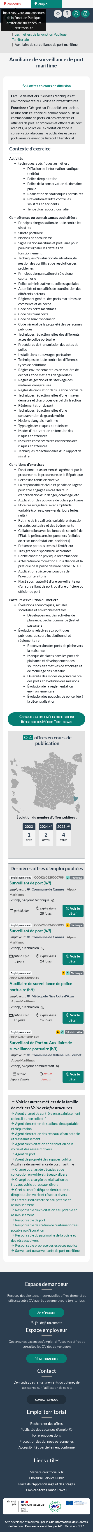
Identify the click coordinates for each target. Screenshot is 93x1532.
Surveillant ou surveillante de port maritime (47, 1250)
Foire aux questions (46, 1435)
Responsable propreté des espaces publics (45, 1245)
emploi (43, 4)
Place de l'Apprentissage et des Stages (46, 1484)
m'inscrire (48, 1313)
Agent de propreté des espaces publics (43, 1159)
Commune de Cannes (48, 889)
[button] (70, 1429)
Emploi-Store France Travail (46, 1490)
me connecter (48, 1359)
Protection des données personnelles (46, 1441)
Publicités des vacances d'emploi (44, 1429)
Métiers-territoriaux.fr (46, 1472)
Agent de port (24, 1154)
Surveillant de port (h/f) (30, 882)
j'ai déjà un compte (49, 1323)
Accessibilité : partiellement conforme (47, 1447)
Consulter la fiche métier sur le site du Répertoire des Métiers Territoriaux (46, 719)
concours (14, 4)
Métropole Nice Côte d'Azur (52, 996)
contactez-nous (46, 1399)
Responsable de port (29, 1220)
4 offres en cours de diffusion (48, 86)
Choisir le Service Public (46, 1478)
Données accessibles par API (44, 1526)
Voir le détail (74, 911)
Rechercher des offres (46, 1423)
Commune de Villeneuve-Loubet (56, 1055)
